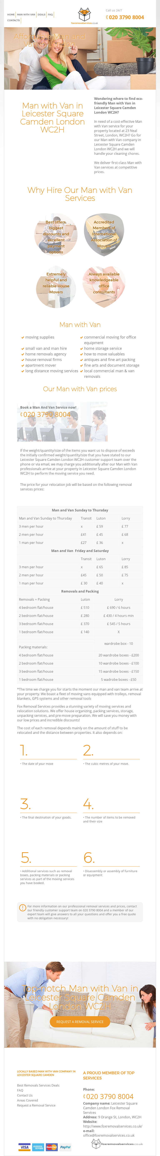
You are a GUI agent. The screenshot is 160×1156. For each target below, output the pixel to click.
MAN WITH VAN (26, 14)
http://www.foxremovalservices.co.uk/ (112, 1126)
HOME (11, 14)
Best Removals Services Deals (38, 1085)
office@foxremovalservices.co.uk (108, 1135)
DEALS (41, 14)
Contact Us (24, 1095)
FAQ (20, 1090)
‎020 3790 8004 (47, 414)
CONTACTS (13, 20)
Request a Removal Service (80, 1022)
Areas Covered (27, 1100)
